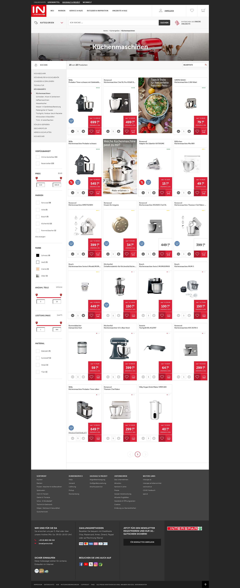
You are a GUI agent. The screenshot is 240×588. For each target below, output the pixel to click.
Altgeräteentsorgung (97, 480)
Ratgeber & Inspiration (97, 11)
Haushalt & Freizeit (71, 2)
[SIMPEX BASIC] (190, 103)
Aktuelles (117, 483)
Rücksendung (74, 494)
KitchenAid (120, 265)
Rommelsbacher (75, 327)
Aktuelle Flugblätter (121, 497)
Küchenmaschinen (43, 93)
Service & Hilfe (76, 11)
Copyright (85, 584)
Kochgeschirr (40, 73)
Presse (116, 490)
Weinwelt (87, 2)
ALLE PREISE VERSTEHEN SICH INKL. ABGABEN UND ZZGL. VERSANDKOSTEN (122, 584)
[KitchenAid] (120, 287)
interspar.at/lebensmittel (152, 483)
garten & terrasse (43, 497)
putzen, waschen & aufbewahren (49, 487)
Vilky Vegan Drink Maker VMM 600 (153, 387)
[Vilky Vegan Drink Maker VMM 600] (155, 410)
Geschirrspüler (40, 128)
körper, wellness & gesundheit (48, 508)
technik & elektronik (44, 504)
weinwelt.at (147, 487)
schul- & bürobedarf (44, 501)
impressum (38, 584)
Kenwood (120, 81)
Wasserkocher (41, 103)
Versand (72, 483)
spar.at (145, 494)
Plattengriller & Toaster (44, 110)
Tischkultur (39, 85)
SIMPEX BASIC (185, 81)
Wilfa (85, 81)
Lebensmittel (54, 2)
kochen (39, 480)
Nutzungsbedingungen (70, 584)
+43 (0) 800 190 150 (47, 540)
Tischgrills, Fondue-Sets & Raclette (49, 113)
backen (39, 483)
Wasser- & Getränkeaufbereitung (48, 107)
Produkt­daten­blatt (78, 433)
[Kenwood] (120, 103)
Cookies (117, 504)
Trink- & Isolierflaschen (44, 120)
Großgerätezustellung (98, 483)
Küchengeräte (114, 31)
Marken (61, 11)
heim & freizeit (42, 494)
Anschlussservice (96, 487)
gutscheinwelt (42, 512)
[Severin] (155, 348)
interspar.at (147, 480)
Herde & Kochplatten (42, 132)
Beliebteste (188, 65)
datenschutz (49, 584)
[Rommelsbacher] (84, 348)
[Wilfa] (84, 103)
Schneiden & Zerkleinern (44, 81)
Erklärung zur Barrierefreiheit (125, 508)
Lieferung (72, 487)
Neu (52, 11)
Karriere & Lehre (120, 487)
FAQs (71, 480)
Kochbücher (39, 136)
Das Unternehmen (121, 480)
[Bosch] (84, 287)
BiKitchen (184, 143)
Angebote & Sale (119, 11)
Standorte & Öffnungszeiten (124, 501)
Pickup (71, 490)
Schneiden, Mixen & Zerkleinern (48, 97)
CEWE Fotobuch (149, 490)
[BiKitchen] (190, 164)
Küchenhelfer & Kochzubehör (46, 77)
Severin (148, 327)
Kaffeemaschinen (42, 100)
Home (105, 31)
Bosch (85, 265)
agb (57, 584)
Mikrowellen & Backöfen (45, 117)
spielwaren (41, 490)
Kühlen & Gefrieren (42, 124)
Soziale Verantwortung (122, 494)
